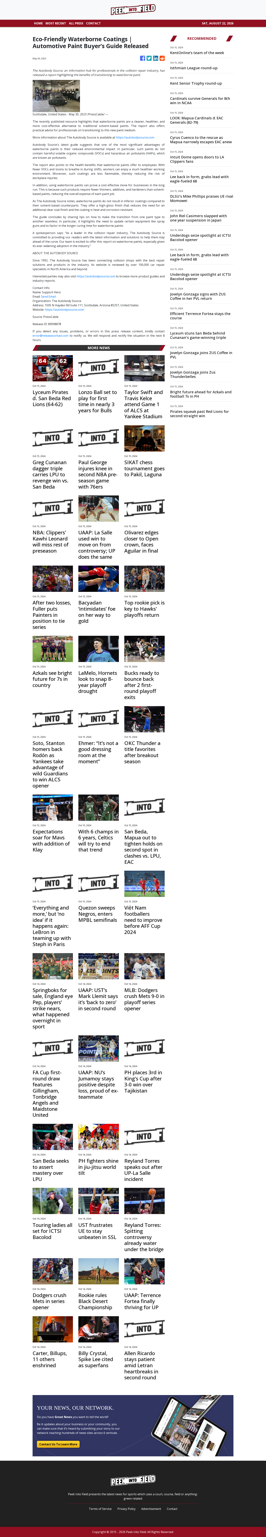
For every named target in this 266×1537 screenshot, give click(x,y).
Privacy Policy (126, 1509)
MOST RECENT (56, 23)
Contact (172, 1509)
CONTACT (93, 23)
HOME (38, 23)
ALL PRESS (76, 23)
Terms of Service (100, 1509)
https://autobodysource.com (135, 137)
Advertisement (151, 1509)
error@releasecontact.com (50, 336)
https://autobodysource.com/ (64, 310)
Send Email (48, 297)
